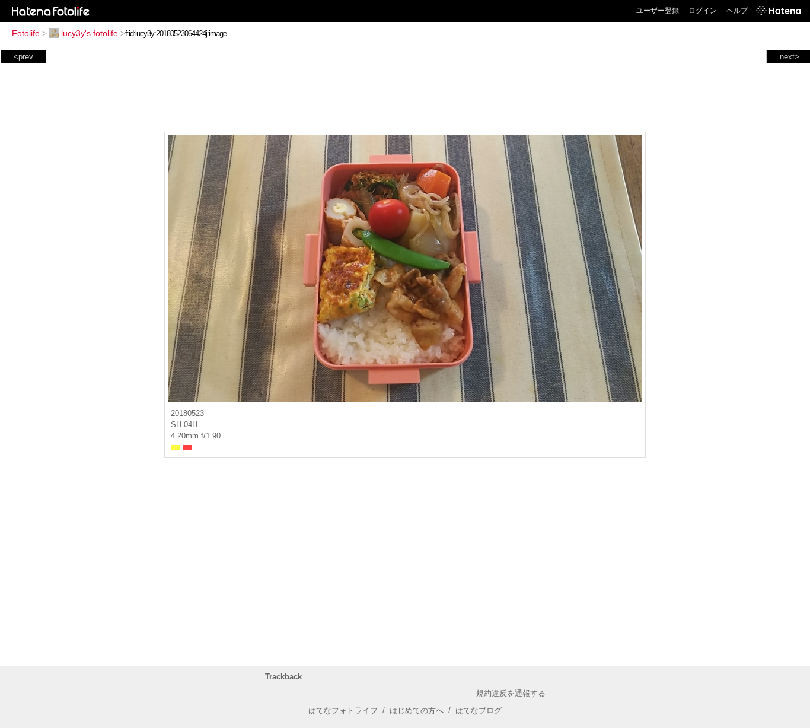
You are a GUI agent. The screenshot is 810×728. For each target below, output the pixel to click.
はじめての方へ (417, 710)
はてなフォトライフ (343, 710)
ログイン (702, 11)
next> (789, 56)
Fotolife (26, 33)
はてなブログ (478, 710)
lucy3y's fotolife (89, 33)
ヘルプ (737, 11)
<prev (23, 56)
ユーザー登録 (657, 11)
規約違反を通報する (511, 693)
